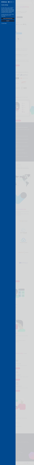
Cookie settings (4, 23)
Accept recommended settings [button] (7, 18)
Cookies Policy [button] (3, 16)
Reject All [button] (7, 20)
